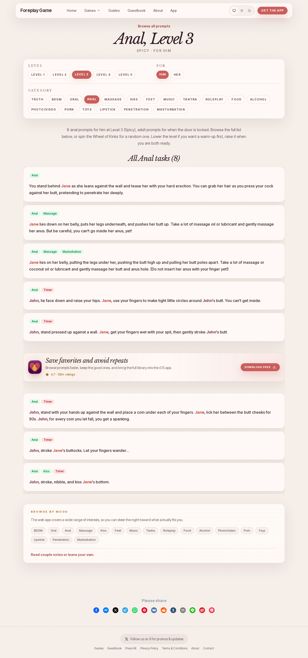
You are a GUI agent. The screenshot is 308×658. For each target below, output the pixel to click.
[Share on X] (115, 610)
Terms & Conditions (174, 648)
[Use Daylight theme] (242, 10)
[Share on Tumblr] (173, 610)
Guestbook (137, 10)
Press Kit (130, 648)
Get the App (272, 10)
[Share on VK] (154, 610)
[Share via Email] (183, 610)
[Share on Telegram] (125, 610)
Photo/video (43, 109)
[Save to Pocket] (212, 610)
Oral (74, 99)
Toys (87, 109)
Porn (69, 109)
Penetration (136, 109)
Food (236, 99)
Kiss (134, 99)
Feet (150, 99)
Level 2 (60, 74)
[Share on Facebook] (96, 610)
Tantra (190, 99)
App (173, 10)
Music (169, 99)
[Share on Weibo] (202, 610)
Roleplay (214, 99)
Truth (37, 99)
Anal (91, 99)
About (158, 10)
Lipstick (108, 109)
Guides (114, 10)
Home (72, 10)
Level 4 (103, 74)
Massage (113, 99)
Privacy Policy (149, 648)
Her (177, 74)
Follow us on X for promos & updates (156, 639)
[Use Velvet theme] (249, 10)
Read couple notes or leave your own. (62, 555)
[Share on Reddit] (164, 610)
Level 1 (38, 74)
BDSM (57, 99)
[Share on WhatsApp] (135, 610)
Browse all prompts (154, 26)
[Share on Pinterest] (144, 610)
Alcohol (258, 99)
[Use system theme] (234, 10)
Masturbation (171, 109)
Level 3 (82, 74)
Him (162, 74)
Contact (208, 648)
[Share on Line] (192, 610)
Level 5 (125, 74)
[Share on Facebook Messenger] (106, 610)
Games (90, 10)
